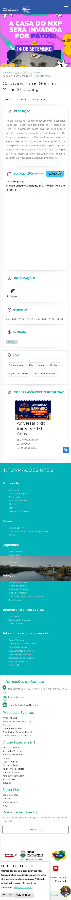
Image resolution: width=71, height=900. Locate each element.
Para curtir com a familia (14, 776)
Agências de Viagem (19, 589)
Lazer (36, 72)
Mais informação (23, 887)
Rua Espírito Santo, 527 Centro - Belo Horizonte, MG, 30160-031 (35, 690)
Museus (6, 758)
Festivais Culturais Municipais (16, 721)
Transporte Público (18, 511)
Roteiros (6, 783)
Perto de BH (8, 780)
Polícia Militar (15, 552)
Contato (6, 799)
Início (8, 99)
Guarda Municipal (17, 566)
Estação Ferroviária (18, 501)
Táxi (11, 508)
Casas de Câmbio (17, 586)
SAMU (12, 535)
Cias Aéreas (15, 600)
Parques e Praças (10, 765)
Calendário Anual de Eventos (23, 644)
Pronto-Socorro (17, 528)
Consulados (14, 617)
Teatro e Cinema (10, 762)
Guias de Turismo (17, 593)
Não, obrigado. (24, 894)
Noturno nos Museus (12, 729)
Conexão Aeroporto (19, 494)
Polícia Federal (16, 624)
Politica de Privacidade (61, 879)
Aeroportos (14, 490)
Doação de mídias (18, 647)
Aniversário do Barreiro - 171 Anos (31, 428)
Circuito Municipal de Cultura (16, 736)
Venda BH (14, 665)
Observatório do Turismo (21, 658)
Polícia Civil (14, 555)
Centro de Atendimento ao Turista (26, 596)
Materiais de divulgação (20, 654)
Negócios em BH (10, 802)
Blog (4, 806)
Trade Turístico (16, 640)
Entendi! (7, 895)
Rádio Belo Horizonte (28, 705)
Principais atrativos (18, 661)
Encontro (24, 73)
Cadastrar (35, 830)
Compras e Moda (10, 772)
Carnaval (6, 725)
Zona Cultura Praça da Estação (17, 732)
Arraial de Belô (9, 718)
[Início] (16, 5)
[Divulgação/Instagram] (35, 40)
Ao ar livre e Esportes (13, 769)
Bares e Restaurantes (12, 755)
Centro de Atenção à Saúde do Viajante (28, 532)
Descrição (22, 99)
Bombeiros (14, 559)
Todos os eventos (11, 748)
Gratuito (55, 365)
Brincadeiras (15, 365)
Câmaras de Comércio (20, 620)
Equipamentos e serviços (21, 651)
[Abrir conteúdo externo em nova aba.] (35, 174)
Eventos (7, 72)
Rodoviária (14, 497)
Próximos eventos (45, 373)
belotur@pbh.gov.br (18, 697)
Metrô (12, 504)
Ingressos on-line (18, 373)
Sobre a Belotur (10, 795)
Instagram (13, 296)
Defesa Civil (14, 562)
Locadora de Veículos (19, 582)
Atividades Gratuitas (12, 751)
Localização (40, 99)
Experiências (36, 365)
